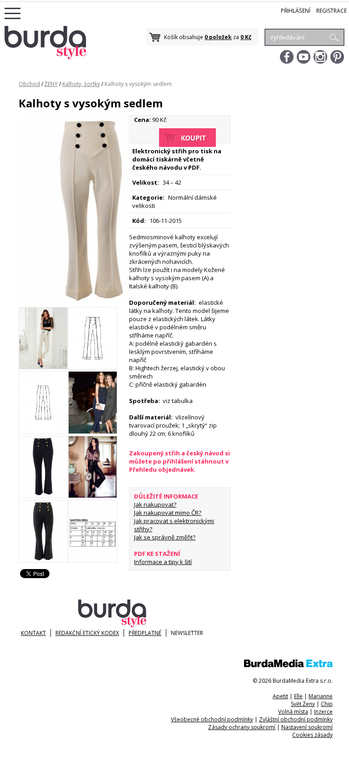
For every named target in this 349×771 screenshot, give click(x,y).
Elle (298, 696)
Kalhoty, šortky (81, 84)
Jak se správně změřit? (164, 537)
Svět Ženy (303, 704)
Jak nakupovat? (155, 504)
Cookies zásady (312, 735)
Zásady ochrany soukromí (241, 727)
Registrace (331, 11)
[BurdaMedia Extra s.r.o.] (288, 665)
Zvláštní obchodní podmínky (296, 719)
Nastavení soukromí (307, 727)
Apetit (280, 696)
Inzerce (323, 712)
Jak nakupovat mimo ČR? (167, 513)
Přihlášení (295, 11)
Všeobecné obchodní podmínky (212, 719)
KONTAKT (33, 633)
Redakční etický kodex (87, 633)
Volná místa (293, 712)
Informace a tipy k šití (163, 562)
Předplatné (145, 633)
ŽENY (51, 84)
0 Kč (245, 37)
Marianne (321, 696)
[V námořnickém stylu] (43, 367)
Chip (327, 704)
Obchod (29, 84)
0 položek (218, 37)
